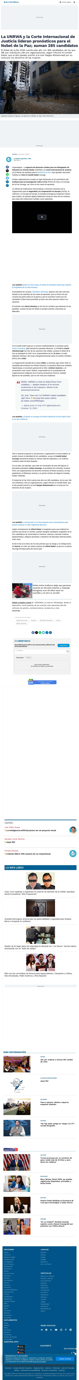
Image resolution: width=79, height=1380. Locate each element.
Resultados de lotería (46, 1310)
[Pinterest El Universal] (66, 1330)
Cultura (6, 1294)
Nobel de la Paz (21, 620)
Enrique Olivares (11, 851)
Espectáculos (8, 1292)
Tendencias (8, 1299)
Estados (7, 1278)
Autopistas (7, 1315)
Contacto (62, 1370)
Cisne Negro (8, 1339)
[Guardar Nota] (7, 185)
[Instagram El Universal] (61, 1330)
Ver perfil (17, 160)
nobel (58, 620)
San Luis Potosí (46, 1264)
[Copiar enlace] (7, 181)
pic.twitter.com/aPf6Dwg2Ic (32, 401)
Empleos (44, 1283)
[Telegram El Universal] (42, 1330)
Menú (6, 1308)
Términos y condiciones (49, 1370)
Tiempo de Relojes (10, 1337)
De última (7, 1310)
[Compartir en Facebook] (7, 167)
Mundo (14, 154)
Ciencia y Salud (9, 1301)
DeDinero (44, 1297)
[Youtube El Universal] (56, 1330)
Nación (6, 1252)
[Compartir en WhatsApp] (7, 174)
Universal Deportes (10, 1289)
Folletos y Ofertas (47, 1278)
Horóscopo (44, 1306)
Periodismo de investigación (9, 1261)
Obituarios (44, 1285)
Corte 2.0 (7, 1255)
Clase (6, 1323)
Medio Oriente (21, 623)
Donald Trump (9, 1273)
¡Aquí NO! (10, 842)
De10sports (44, 1294)
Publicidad (56, 1368)
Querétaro (44, 1262)
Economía (7, 1287)
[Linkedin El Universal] (70, 1330)
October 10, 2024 (29, 408)
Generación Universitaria (45, 1289)
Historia (16, 1370)
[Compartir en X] (7, 170)
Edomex (43, 1252)
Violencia (48, 1368)
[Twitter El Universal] (51, 1330)
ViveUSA (43, 1299)
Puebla (43, 1257)
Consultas (7, 1317)
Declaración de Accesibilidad (30, 1370)
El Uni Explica (9, 1264)
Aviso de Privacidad (67, 1368)
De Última (7, 1330)
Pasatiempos (45, 1304)
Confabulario (8, 1296)
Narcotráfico (8, 1280)
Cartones (7, 1285)
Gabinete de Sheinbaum (8, 1268)
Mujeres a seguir (9, 1257)
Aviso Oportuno (46, 1281)
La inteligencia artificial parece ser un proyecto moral (31, 830)
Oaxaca (43, 1255)
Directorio (8, 1368)
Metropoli (7, 1275)
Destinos (7, 1313)
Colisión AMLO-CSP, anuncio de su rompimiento (28, 854)
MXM (5, 1303)
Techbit (6, 1306)
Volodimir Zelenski (46, 620)
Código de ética (38, 1368)
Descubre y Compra (47, 1276)
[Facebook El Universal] (46, 1330)
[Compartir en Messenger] (7, 178)
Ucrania (33, 620)
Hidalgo (43, 1259)
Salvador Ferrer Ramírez (15, 839)
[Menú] (74, 2)
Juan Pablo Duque (12, 827)
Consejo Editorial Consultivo (22, 1368)
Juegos (43, 1301)
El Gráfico (44, 1292)
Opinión (9, 822)
